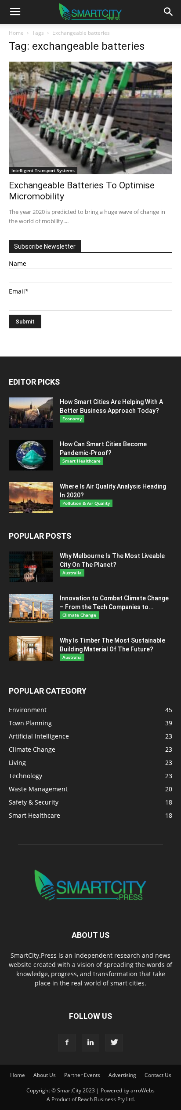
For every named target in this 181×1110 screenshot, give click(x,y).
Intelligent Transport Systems (43, 170)
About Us (44, 1075)
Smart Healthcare (81, 461)
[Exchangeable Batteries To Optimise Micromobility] (90, 118)
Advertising (122, 1075)
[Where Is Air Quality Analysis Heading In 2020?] (31, 497)
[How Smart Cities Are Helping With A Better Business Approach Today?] (31, 412)
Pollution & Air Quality (86, 503)
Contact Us (158, 1075)
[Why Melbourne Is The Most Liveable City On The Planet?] (31, 566)
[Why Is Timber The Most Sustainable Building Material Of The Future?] (31, 648)
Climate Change (79, 615)
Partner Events (82, 1075)
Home (16, 33)
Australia (72, 573)
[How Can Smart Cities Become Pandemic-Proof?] (31, 455)
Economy (72, 418)
